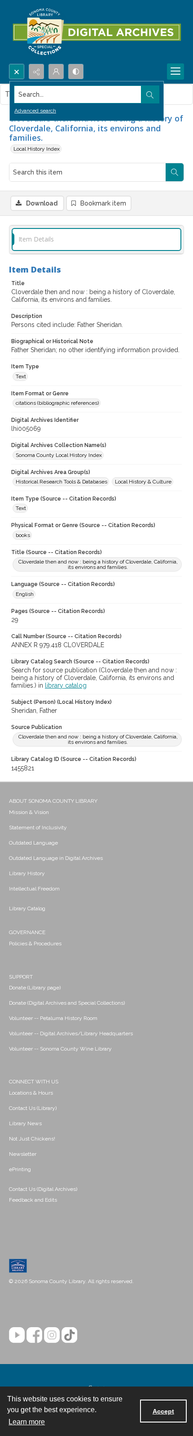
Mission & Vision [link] (29, 812)
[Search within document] (175, 172)
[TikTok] (69, 1335)
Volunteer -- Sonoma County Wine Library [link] (60, 1049)
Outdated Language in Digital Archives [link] (56, 858)
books (23, 535)
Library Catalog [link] (27, 908)
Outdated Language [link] (33, 843)
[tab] (96, 239)
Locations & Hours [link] (31, 1093)
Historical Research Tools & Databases (61, 482)
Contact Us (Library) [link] (33, 1108)
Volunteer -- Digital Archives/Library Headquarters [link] (71, 1033)
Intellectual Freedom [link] (34, 889)
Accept (163, 1411)
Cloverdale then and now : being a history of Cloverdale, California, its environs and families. (98, 564)
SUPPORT (21, 977)
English (25, 594)
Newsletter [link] (22, 1154)
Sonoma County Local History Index (59, 455)
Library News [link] (25, 1123)
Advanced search (35, 110)
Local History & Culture (143, 482)
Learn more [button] (27, 1422)
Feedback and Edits (33, 1200)
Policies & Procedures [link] (35, 943)
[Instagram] (52, 1335)
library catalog (66, 685)
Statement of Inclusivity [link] (38, 827)
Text (21, 376)
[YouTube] (17, 1335)
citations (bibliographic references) (57, 403)
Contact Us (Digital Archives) (43, 1189)
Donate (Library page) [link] (35, 987)
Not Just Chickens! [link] (32, 1139)
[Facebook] (34, 1335)
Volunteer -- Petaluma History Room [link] (53, 1018)
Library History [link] (27, 873)
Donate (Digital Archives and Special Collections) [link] (67, 1003)
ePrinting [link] (20, 1169)
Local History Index (36, 149)
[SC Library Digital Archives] (96, 31)
